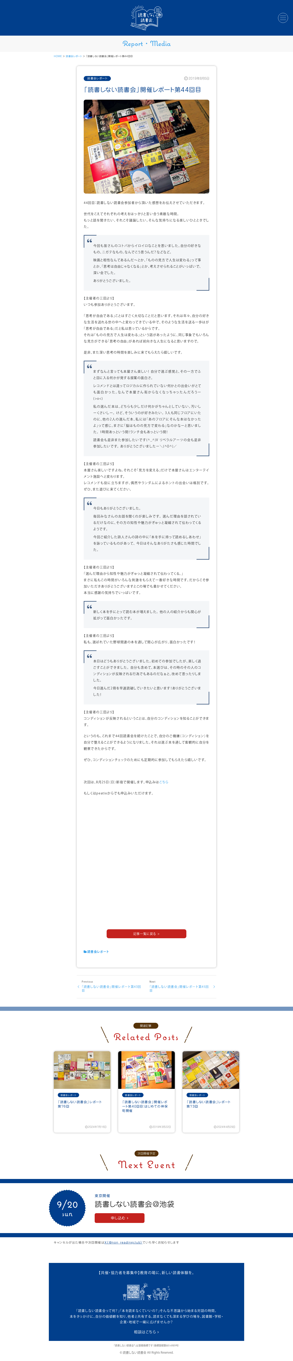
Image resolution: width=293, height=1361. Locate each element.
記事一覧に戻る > (146, 934)
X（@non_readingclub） (123, 1242)
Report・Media (147, 43)
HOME (58, 56)
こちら (164, 782)
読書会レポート (74, 56)
